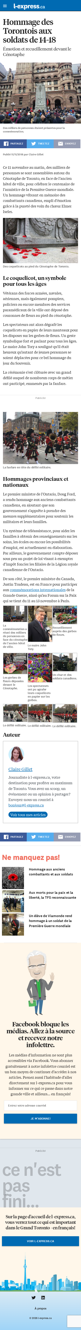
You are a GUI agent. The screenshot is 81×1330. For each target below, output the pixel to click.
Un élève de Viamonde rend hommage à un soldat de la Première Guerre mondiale (50, 921)
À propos (40, 1308)
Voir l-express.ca (40, 1241)
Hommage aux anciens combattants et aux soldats (51, 872)
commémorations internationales (38, 589)
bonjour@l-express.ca (26, 805)
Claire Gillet (20, 769)
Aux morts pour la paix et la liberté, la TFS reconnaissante (52, 895)
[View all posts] (28, 815)
